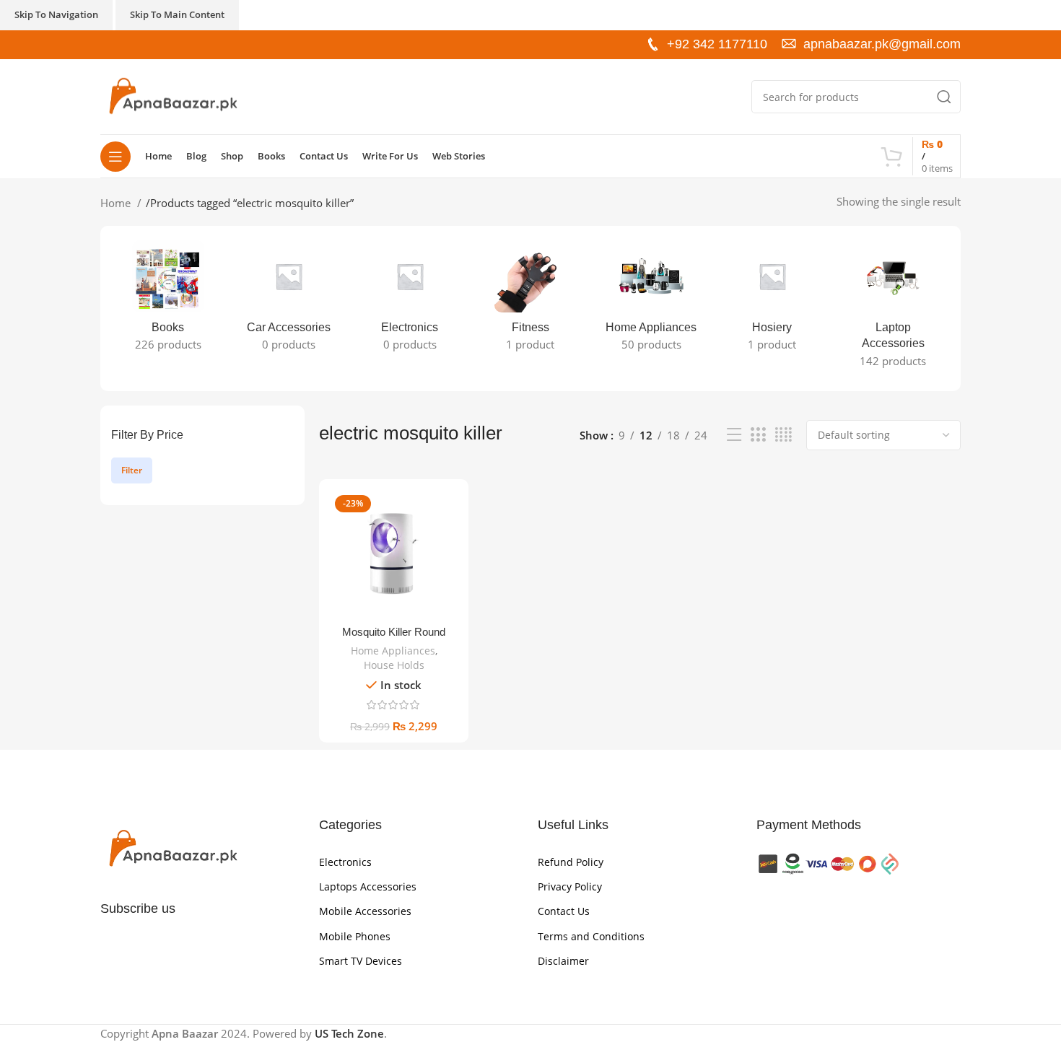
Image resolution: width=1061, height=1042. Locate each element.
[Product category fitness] (530, 300)
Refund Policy (570, 862)
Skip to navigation (56, 14)
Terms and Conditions (591, 936)
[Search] (944, 96)
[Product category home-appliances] (651, 300)
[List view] (734, 435)
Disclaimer (563, 961)
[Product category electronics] (410, 300)
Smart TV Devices (360, 961)
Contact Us (564, 911)
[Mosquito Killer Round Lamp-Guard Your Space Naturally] (394, 554)
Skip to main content (177, 14)
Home (117, 203)
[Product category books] (168, 300)
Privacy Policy (570, 886)
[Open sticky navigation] (115, 156)
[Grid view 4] (783, 435)
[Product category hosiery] (772, 300)
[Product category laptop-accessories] (893, 308)
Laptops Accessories (367, 886)
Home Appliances (393, 650)
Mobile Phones (354, 936)
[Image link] (172, 848)
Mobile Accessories (365, 911)
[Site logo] (172, 95)
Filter (131, 470)
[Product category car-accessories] (288, 300)
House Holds (394, 665)
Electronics (345, 862)
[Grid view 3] (758, 435)
